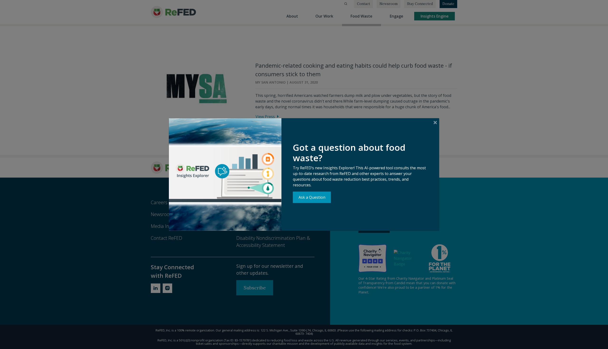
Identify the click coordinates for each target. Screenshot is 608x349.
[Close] (435, 122)
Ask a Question (312, 197)
